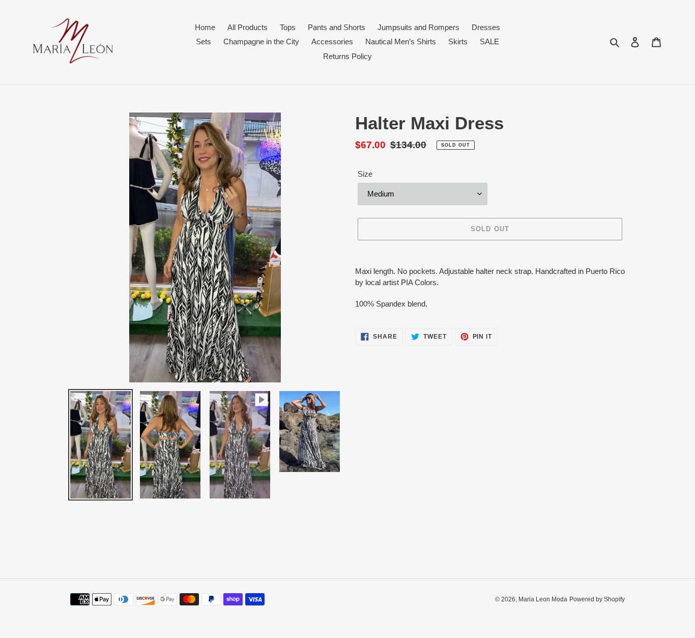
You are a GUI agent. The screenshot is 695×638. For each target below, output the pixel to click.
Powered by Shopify (597, 599)
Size (365, 174)
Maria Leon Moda (542, 599)
